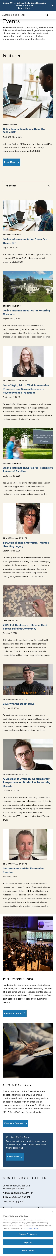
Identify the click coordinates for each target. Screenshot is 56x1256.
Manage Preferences (28, 1234)
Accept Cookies (28, 1251)
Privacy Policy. (32, 1228)
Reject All (28, 1242)
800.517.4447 (26, 1193)
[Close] (52, 1212)
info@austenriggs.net (13, 1201)
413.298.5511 (24, 1197)
